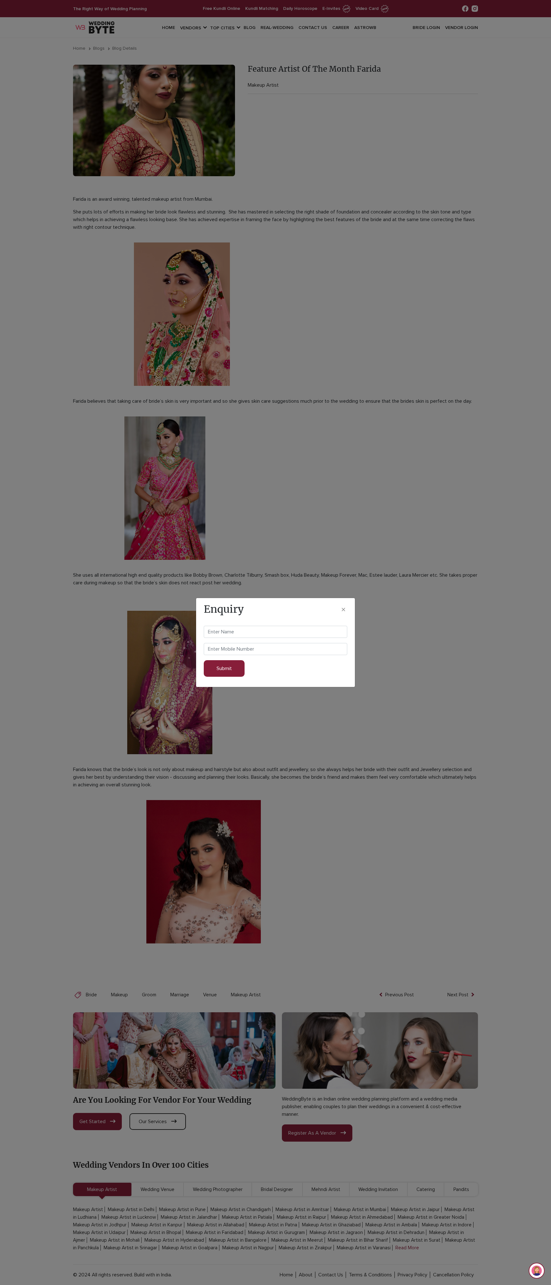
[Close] (343, 609)
